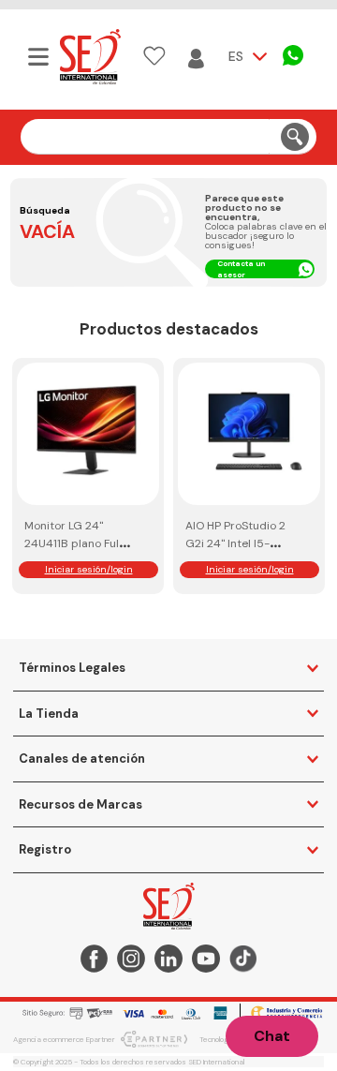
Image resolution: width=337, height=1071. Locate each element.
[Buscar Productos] (295, 136)
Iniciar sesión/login (89, 569)
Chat (272, 1036)
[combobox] (169, 137)
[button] (36, 56)
